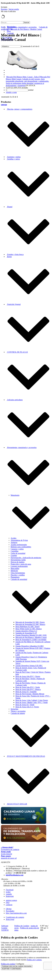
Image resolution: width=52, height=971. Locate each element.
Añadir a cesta (11, 92)
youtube (9, 894)
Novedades (10, 911)
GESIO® (5, 930)
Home (3, 27)
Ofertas (8, 909)
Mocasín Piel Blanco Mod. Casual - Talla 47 (23, 77)
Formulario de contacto (10, 848)
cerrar (4, 104)
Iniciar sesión (14, 9)
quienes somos (11, 900)
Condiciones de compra (15, 917)
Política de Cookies (21, 926)
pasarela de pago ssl (9, 857)
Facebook (9, 890)
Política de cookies (8, 964)
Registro (4, 9)
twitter (8, 892)
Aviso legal (10, 919)
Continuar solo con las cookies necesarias (17, 966)
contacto (9, 905)
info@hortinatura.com (14, 875)
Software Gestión (4, 927)
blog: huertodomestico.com (16, 913)
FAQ (7, 902)
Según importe (6, 853)
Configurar (20, 964)
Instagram (10, 896)
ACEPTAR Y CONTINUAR (11, 969)
